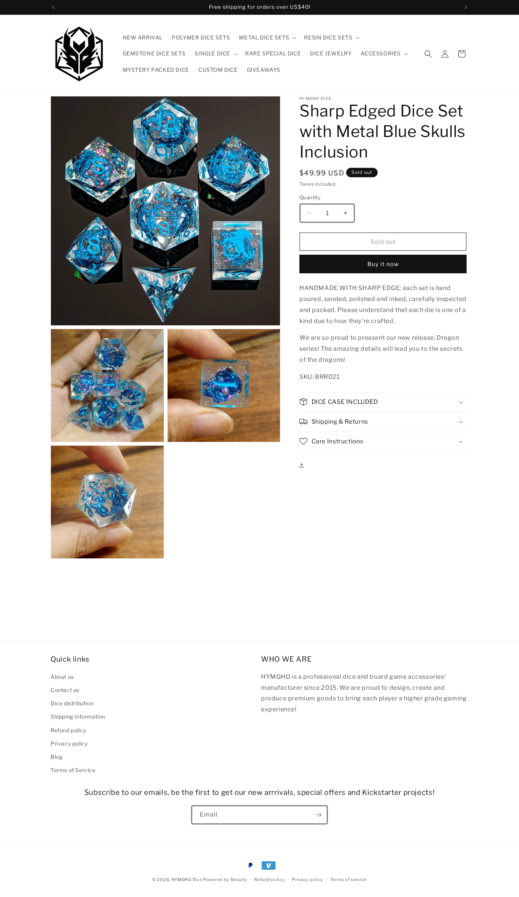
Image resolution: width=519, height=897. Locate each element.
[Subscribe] (318, 814)
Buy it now (383, 263)
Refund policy (68, 730)
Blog (56, 757)
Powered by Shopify (225, 879)
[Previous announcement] (53, 7)
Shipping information (78, 716)
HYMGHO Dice (187, 879)
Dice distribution (72, 703)
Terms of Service (73, 770)
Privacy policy (69, 743)
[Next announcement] (465, 7)
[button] (266, 38)
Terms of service (349, 879)
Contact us (65, 690)
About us (62, 676)
